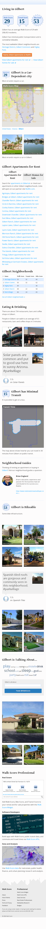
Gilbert (21, 129)
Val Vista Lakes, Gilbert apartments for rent (19, 258)
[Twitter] (3, 892)
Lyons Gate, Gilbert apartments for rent (18, 230)
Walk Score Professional (18, 773)
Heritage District (8, 47)
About (4, 895)
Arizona (14, 129)
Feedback (5, 905)
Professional (22, 889)
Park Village (9, 292)
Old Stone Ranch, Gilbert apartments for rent (20, 237)
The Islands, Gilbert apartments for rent (18, 251)
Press (3, 900)
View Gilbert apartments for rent (15, 60)
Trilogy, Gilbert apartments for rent (16, 255)
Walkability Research (23, 903)
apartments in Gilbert (19, 183)
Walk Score (6, 889)
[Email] (10, 892)
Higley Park (9, 286)
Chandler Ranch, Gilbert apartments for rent (20, 201)
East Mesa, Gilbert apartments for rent (17, 218)
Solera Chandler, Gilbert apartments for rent (20, 248)
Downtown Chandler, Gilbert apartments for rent (22, 215)
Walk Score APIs (33, 839)
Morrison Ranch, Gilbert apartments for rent (20, 234)
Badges (19, 905)
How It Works (6, 897)
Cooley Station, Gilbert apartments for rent (19, 208)
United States (6, 129)
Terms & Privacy (7, 903)
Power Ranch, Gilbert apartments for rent (19, 241)
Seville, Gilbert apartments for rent (16, 244)
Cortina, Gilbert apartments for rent (16, 211)
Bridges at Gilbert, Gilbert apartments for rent (20, 197)
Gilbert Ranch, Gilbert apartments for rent (19, 222)
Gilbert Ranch (9, 289)
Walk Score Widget (22, 892)
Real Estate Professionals (24, 900)
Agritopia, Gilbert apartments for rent (17, 193)
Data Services (21, 897)
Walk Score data (12, 868)
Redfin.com (30, 189)
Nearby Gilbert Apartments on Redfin (17, 55)
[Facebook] (6, 892)
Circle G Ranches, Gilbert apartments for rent (20, 204)
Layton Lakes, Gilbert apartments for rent (19, 225)
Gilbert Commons (23, 47)
